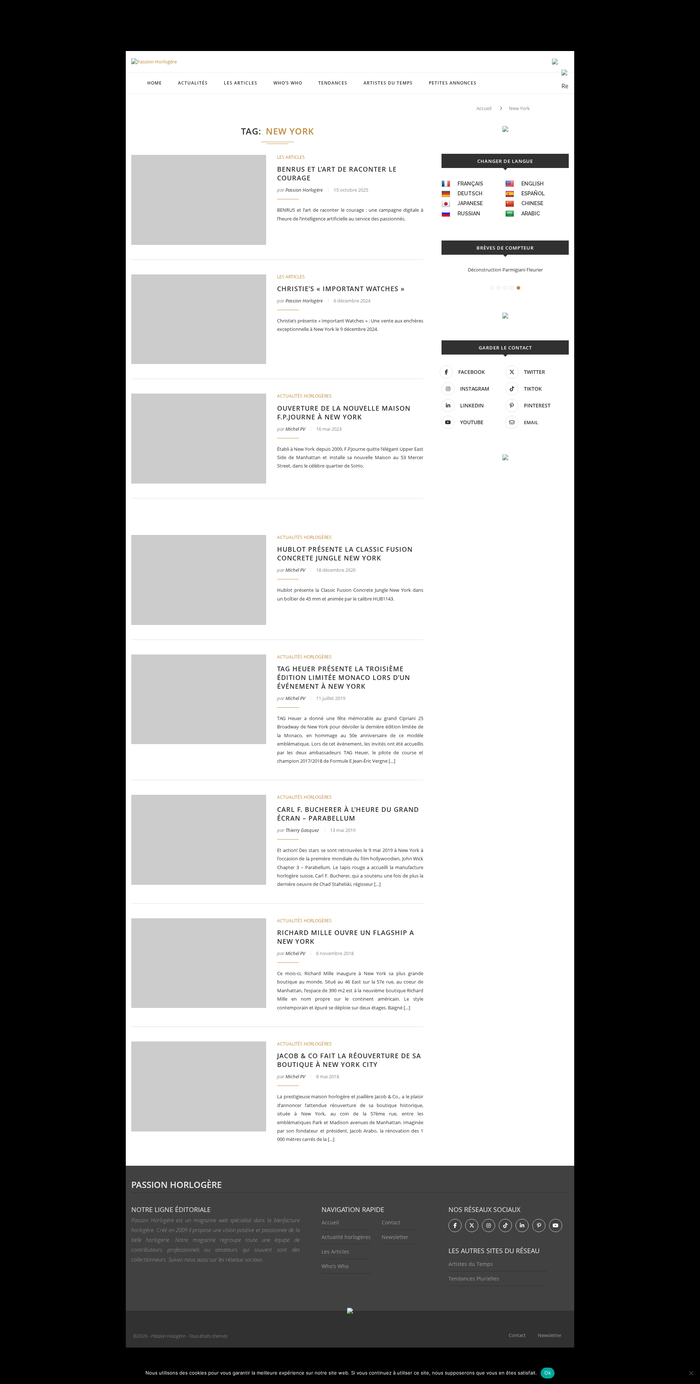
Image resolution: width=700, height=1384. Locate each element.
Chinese (532, 203)
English (532, 184)
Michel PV (295, 429)
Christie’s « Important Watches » (341, 288)
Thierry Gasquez (302, 830)
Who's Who (335, 1266)
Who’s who (287, 83)
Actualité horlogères (346, 1237)
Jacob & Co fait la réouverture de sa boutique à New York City (349, 1060)
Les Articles (335, 1251)
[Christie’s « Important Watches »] (198, 319)
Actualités (193, 83)
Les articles (240, 83)
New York (519, 108)
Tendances (332, 83)
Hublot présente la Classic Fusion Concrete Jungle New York (345, 553)
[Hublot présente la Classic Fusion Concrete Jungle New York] (198, 580)
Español (533, 193)
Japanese (470, 203)
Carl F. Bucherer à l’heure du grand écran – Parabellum (348, 813)
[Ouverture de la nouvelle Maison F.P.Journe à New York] (198, 439)
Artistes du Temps (388, 83)
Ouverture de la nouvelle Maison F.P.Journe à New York (344, 412)
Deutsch (470, 193)
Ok (547, 1373)
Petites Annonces (453, 83)
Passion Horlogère (304, 190)
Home (154, 83)
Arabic (530, 213)
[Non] (691, 1373)
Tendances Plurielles (473, 1278)
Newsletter (395, 1237)
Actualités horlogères (304, 396)
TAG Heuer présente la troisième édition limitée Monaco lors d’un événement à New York (343, 677)
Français (470, 184)
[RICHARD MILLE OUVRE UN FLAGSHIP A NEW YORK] (198, 963)
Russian (469, 213)
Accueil (484, 108)
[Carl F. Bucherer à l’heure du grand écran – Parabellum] (198, 840)
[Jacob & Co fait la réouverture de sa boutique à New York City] (198, 1086)
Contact (391, 1222)
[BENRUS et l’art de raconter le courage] (198, 200)
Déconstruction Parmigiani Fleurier (505, 269)
